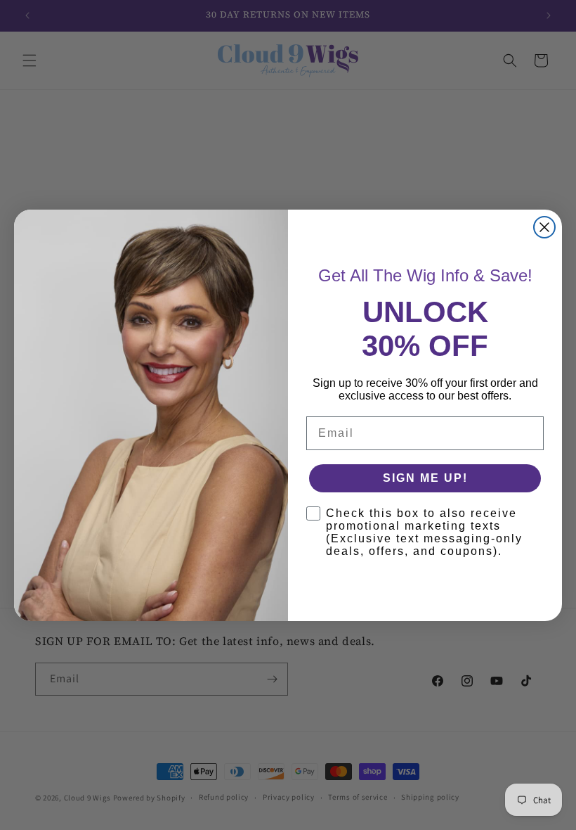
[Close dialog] (544, 227)
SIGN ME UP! (425, 478)
